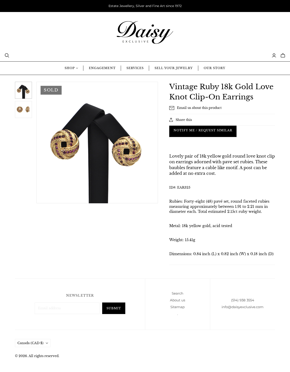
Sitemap (177, 307)
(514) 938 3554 (242, 300)
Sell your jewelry (174, 68)
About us (177, 300)
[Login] (274, 55)
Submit (113, 308)
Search (177, 293)
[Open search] (7, 55)
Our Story (214, 68)
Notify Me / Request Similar (203, 130)
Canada (30, 343)
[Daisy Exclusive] (145, 32)
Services (135, 68)
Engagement (102, 68)
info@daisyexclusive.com (242, 307)
